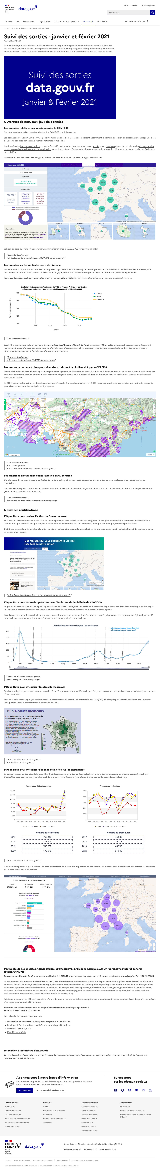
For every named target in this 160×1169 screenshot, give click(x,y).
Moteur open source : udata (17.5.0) (132, 1110)
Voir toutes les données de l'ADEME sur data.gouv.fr (30, 360)
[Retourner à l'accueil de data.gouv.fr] (27, 8)
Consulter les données (18, 254)
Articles (15, 28)
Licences (8, 1160)
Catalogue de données (13, 1114)
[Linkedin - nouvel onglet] (115, 1090)
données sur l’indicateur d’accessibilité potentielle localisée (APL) (72, 699)
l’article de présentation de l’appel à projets (32, 1021)
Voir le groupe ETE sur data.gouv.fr (22, 679)
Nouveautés (88, 21)
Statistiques (47, 1122)
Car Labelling (76, 269)
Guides (45, 1106)
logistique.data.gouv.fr (90, 1130)
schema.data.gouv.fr (12, 1126)
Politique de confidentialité (43, 1160)
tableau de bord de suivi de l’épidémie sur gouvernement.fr (73, 157)
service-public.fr (107, 1149)
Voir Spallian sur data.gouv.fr (19, 762)
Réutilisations (29, 21)
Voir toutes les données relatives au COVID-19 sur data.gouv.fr (35, 257)
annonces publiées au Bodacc (71, 773)
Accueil (6, 28)
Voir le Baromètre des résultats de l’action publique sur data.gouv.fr (39, 595)
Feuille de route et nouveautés (54, 1110)
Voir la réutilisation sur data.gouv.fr (24, 676)
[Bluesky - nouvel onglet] (129, 1090)
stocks (96, 146)
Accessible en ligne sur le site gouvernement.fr (99, 520)
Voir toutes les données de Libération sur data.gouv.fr (31, 500)
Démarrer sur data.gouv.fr (65, 21)
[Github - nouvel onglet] (143, 1090)
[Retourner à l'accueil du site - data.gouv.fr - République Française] (34, 1147)
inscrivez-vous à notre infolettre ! (19, 1057)
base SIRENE (44, 773)
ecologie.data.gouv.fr (89, 1118)
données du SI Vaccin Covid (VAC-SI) (25, 137)
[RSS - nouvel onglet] (150, 1090)
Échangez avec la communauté (54, 1118)
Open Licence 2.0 (70, 1166)
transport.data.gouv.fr (90, 1114)
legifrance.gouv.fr (71, 1149)
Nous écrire (102, 21)
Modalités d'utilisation (22, 1160)
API (17, 21)
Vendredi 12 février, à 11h (19, 1028)
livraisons (110, 146)
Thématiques (9, 1106)
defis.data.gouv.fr (88, 1122)
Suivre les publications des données (17, 1118)
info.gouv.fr (89, 1149)
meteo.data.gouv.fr (88, 1110)
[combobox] (131, 12)
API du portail (125, 1106)
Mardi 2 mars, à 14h (16, 1032)
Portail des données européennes (17, 1122)
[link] (131, 5)
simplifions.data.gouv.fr (90, 1106)
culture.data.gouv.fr (89, 1126)
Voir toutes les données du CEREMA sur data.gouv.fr (30, 468)
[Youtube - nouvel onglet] (136, 1090)
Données (8, 21)
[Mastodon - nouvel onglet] (122, 1090)
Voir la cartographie (15, 465)
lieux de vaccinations (30, 146)
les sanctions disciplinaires (129, 479)
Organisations (44, 21)
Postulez (8, 1010)
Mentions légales (62, 1160)
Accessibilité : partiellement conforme (84, 1160)
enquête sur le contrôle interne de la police (44, 479)
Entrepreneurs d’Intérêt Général (33, 981)
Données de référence (13, 1110)
